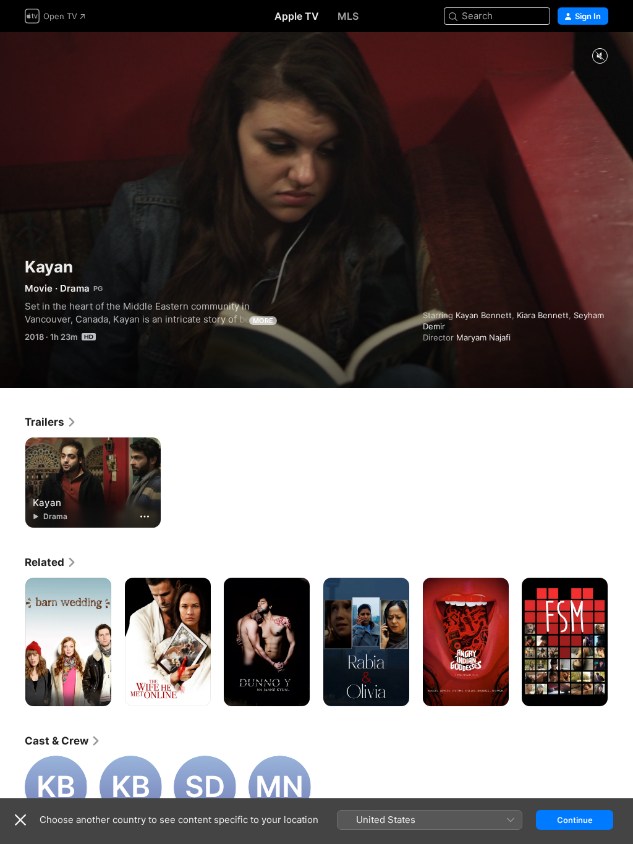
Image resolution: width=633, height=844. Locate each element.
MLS (348, 16)
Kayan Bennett (484, 315)
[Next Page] (620, 642)
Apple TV (296, 16)
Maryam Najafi (483, 337)
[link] (51, 422)
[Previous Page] (12, 642)
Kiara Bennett (543, 315)
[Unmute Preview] (599, 56)
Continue (575, 820)
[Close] (20, 819)
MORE (263, 320)
